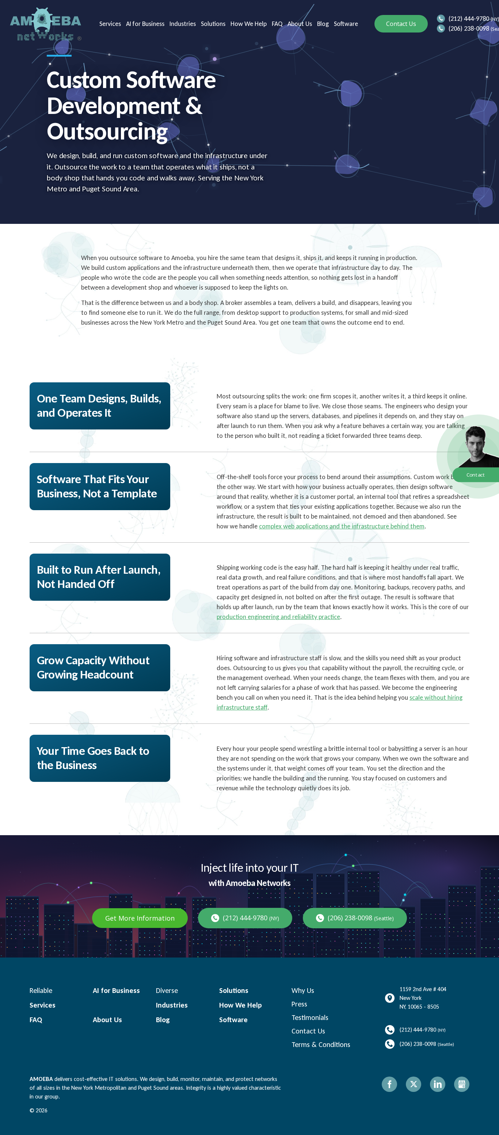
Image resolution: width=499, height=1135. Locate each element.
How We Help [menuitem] (248, 24)
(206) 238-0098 (469, 28)
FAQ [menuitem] (276, 24)
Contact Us (401, 24)
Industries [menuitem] (182, 24)
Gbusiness (461, 1084)
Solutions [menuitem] (212, 24)
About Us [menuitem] (299, 24)
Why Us (303, 990)
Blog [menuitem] (322, 24)
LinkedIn (437, 1084)
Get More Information (140, 918)
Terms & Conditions (321, 1044)
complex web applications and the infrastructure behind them (341, 526)
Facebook (389, 1084)
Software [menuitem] (345, 24)
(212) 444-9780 (469, 19)
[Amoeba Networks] (45, 24)
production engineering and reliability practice (278, 617)
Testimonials (310, 1017)
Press (299, 1004)
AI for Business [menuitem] (144, 24)
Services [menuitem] (109, 24)
